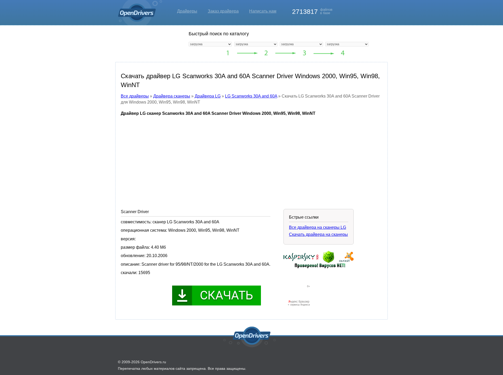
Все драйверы (135, 96)
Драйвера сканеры (171, 96)
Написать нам (262, 11)
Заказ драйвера (223, 11)
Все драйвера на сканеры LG (317, 227)
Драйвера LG (208, 96)
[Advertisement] (251, 158)
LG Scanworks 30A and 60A (251, 96)
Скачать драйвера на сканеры (318, 234)
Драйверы (187, 11)
